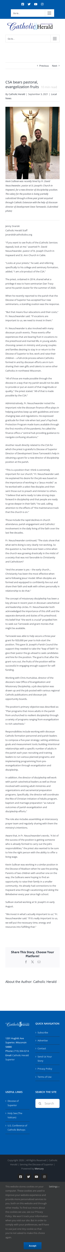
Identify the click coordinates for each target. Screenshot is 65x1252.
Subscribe (43, 1032)
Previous (44, 65)
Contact (42, 1048)
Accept (32, 1245)
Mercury (39, 1168)
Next (54, 65)
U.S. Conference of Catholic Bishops (17, 1127)
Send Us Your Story (45, 1058)
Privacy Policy (45, 1068)
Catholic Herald (17, 94)
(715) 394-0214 (21, 1051)
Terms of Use (44, 1076)
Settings (53, 1186)
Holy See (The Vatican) (15, 1115)
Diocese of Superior (13, 1103)
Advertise (43, 1040)
